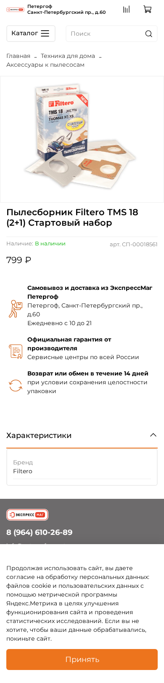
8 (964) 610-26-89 (39, 532)
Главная (18, 56)
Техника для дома (68, 56)
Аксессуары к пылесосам (45, 64)
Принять (82, 659)
